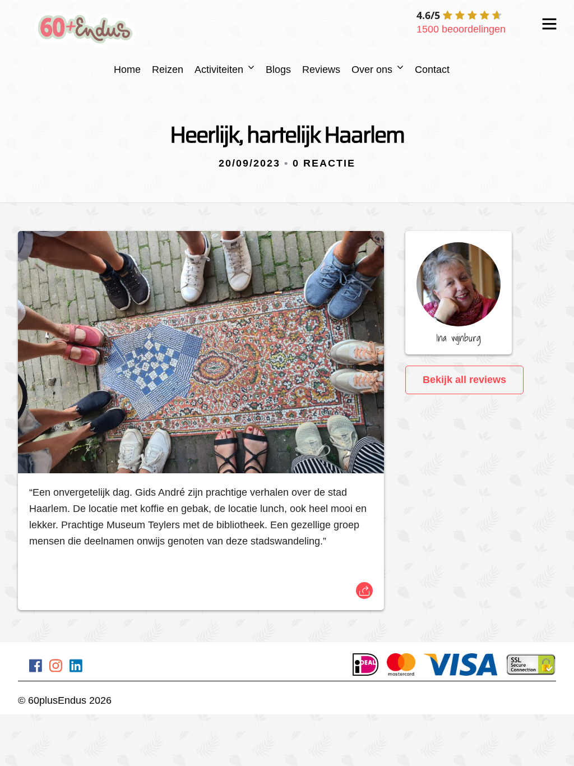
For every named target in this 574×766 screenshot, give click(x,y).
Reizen (167, 69)
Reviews (321, 69)
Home (127, 69)
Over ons (371, 69)
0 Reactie (324, 163)
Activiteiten (219, 69)
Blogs (278, 69)
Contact (432, 69)
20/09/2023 (249, 163)
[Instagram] (55, 667)
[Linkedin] (76, 667)
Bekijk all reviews (464, 379)
